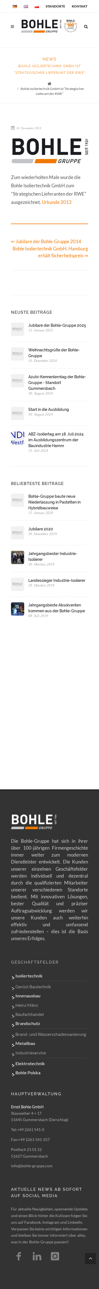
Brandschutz (27, 1023)
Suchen (29, 47)
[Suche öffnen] (86, 26)
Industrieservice (30, 1052)
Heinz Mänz (26, 1005)
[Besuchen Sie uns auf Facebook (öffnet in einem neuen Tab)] (18, 1256)
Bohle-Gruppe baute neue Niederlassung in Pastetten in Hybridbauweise (54, 502)
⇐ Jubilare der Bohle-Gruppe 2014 (46, 241)
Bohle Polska (27, 1072)
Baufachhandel (29, 1014)
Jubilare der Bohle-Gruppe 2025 (57, 325)
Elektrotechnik (30, 1063)
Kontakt (79, 6)
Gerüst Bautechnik (33, 986)
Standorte (55, 6)
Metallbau (25, 1043)
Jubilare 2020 (40, 529)
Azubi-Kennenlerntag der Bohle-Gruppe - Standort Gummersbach (57, 383)
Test (37, 1256)
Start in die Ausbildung (48, 409)
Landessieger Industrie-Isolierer (56, 580)
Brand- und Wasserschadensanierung (50, 1034)
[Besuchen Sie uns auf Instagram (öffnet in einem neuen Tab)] (55, 1256)
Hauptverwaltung (36, 1093)
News (49, 59)
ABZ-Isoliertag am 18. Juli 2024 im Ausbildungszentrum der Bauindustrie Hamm (56, 440)
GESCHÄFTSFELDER (35, 962)
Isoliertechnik (29, 975)
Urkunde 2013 (57, 202)
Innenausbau (27, 995)
